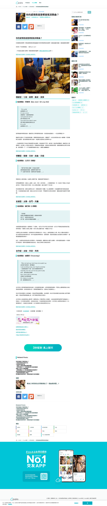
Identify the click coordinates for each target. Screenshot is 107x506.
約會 (43, 431)
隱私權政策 (75, 498)
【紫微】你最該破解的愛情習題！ (24, 365)
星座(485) (28, 17)
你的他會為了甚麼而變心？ (22, 361)
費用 (40, 2)
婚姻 (31, 434)
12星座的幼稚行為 (20, 364)
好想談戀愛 (31, 6)
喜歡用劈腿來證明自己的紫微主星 (24, 371)
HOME (19, 6)
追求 (18, 431)
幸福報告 (27, 2)
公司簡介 (48, 498)
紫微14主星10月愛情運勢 (22, 368)
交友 (56, 427)
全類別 (18, 427)
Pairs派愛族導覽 (46, 434)
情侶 (56, 431)
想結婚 (18, 434)
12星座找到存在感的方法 (22, 362)
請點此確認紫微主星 (44, 51)
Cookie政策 (80, 498)
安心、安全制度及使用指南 (61, 498)
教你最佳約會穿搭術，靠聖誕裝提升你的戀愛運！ (28, 374)
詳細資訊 (10, 504)
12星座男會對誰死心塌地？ (22, 372)
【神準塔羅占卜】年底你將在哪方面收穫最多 (27, 367)
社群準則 (70, 498)
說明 (91, 498)
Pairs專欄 (25, 6)
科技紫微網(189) (34, 17)
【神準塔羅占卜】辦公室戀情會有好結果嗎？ (27, 370)
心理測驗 (32, 427)
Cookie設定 (86, 498)
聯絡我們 (94, 498)
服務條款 (53, 498)
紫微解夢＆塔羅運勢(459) (45, 17)
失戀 (31, 431)
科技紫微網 (26, 311)
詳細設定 (76, 503)
